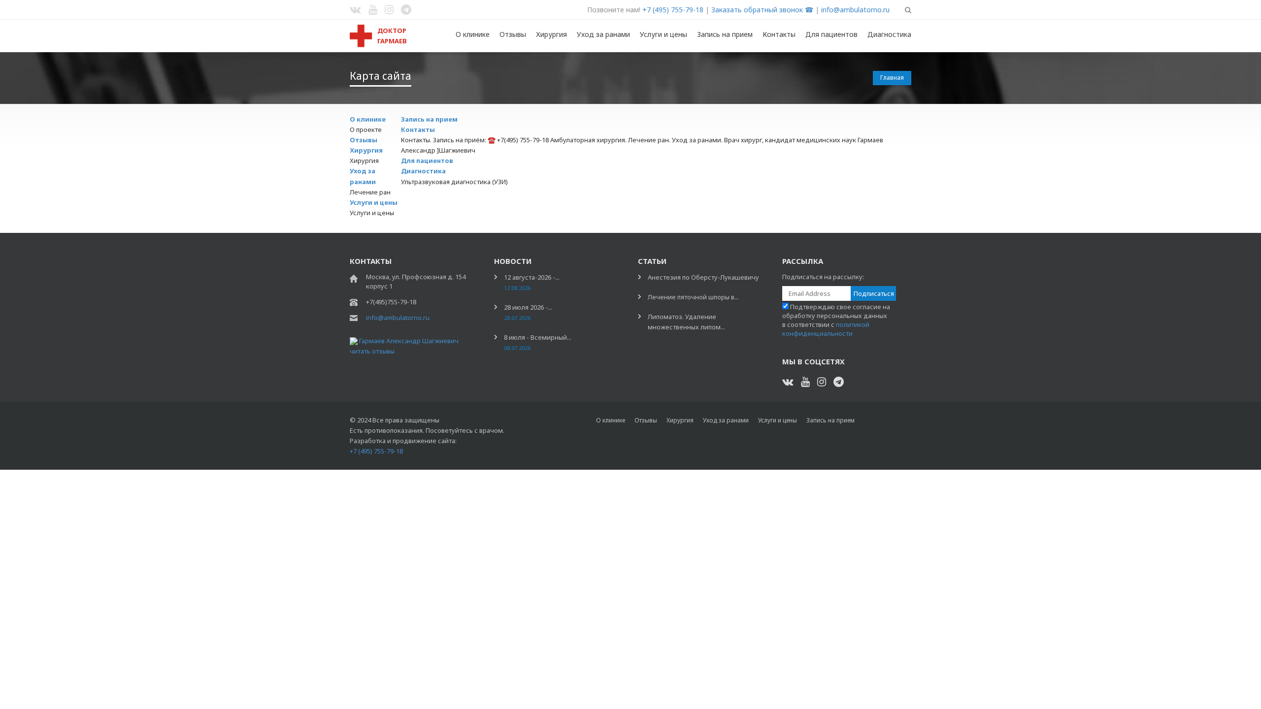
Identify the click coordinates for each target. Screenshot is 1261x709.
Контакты (779, 34)
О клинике (473, 34)
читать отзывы (372, 351)
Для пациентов (831, 34)
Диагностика (889, 34)
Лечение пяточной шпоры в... (693, 296)
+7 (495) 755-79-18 (672, 9)
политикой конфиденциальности (825, 329)
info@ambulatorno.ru (855, 9)
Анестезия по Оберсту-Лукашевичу (703, 277)
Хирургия (551, 34)
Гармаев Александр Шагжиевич (409, 340)
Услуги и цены (663, 34)
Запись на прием (725, 34)
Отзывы (512, 34)
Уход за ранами (603, 34)
